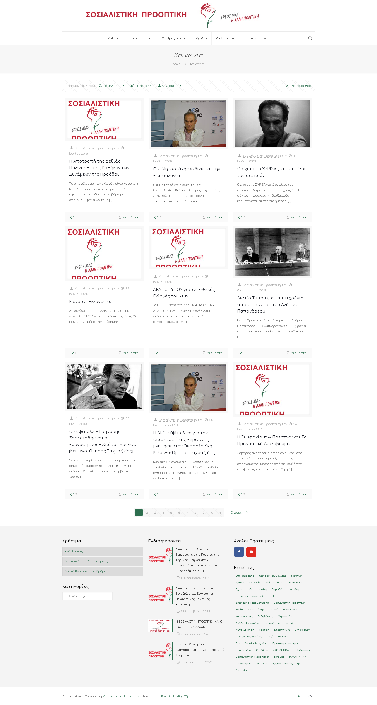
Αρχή (176, 64)
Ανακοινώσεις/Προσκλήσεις (86, 561)
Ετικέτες (142, 85)
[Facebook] (239, 552)
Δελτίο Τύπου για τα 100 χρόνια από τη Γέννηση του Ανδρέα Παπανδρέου (270, 304)
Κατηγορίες (112, 85)
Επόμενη (238, 512)
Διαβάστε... (132, 217)
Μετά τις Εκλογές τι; (90, 301)
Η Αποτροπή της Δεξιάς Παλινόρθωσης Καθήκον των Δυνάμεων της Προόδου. (99, 167)
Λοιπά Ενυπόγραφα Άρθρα (85, 571)
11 (220, 512)
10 (211, 512)
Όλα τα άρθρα (300, 85)
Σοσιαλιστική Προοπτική (94, 148)
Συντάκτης (170, 85)
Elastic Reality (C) (174, 696)
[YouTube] (251, 552)
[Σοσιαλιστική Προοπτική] (188, 15)
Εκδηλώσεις (74, 551)
